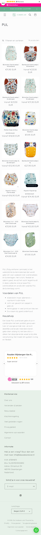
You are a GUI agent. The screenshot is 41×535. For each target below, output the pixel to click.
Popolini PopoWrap (30, 190)
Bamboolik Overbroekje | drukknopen (11, 98)
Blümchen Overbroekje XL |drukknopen (10, 161)
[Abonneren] (33, 486)
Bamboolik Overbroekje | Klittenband (30, 65)
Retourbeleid (9, 411)
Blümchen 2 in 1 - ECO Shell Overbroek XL (10, 252)
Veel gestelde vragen (13, 422)
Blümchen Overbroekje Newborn (30, 131)
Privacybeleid (10, 427)
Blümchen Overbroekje (30, 251)
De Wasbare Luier (19, 520)
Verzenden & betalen (13, 405)
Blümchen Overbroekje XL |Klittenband (30, 222)
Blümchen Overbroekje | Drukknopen (30, 98)
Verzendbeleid (31, 527)
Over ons (8, 400)
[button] (4, 14)
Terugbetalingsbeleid (30, 523)
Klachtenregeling (11, 416)
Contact (7, 438)
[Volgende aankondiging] (36, 9)
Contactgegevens (22, 530)
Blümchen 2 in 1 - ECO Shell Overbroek (10, 222)
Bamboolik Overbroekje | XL (30, 161)
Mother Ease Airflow (10, 130)
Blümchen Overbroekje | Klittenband (11, 65)
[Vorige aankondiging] (4, 9)
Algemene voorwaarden (14, 432)
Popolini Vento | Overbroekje (11, 191)
